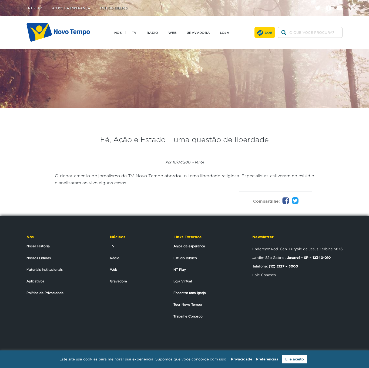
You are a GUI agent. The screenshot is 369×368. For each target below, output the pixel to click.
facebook (330, 3)
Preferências (267, 359)
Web (172, 32)
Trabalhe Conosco (188, 316)
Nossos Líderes (38, 258)
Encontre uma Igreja (189, 293)
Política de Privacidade (44, 293)
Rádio (152, 32)
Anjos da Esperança (71, 8)
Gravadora (198, 32)
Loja (224, 32)
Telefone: (275, 266)
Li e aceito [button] (294, 359)
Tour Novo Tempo (187, 304)
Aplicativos (35, 281)
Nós (118, 32)
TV (134, 32)
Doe (268, 32)
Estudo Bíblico (114, 8)
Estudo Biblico (185, 258)
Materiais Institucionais (44, 269)
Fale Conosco (264, 275)
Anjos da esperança (189, 246)
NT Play (35, 8)
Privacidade (241, 359)
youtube (341, 3)
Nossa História (38, 246)
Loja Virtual (182, 281)
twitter (319, 3)
